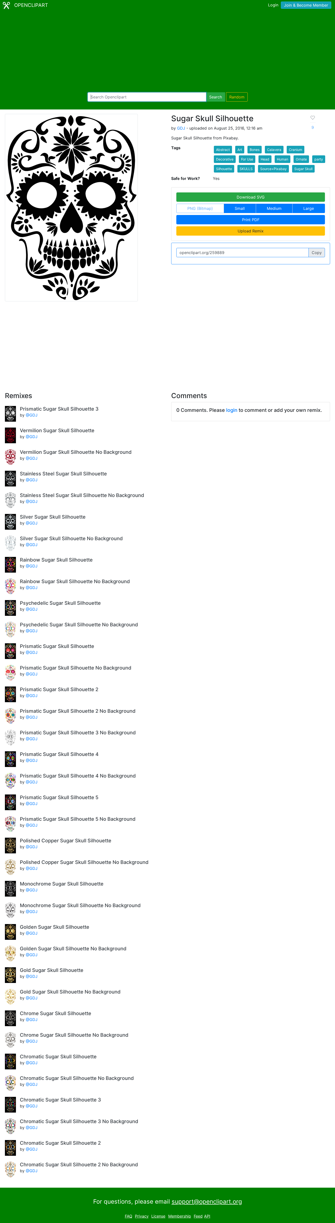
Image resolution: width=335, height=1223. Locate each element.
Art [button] (239, 150)
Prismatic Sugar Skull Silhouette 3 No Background (78, 733)
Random (237, 96)
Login (273, 4)
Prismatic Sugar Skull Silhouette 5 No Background (78, 819)
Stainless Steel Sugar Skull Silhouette (63, 474)
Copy (317, 252)
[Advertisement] (167, 51)
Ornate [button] (301, 159)
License (158, 1216)
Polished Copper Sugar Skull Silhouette (65, 841)
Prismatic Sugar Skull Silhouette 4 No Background (78, 776)
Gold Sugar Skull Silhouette (51, 970)
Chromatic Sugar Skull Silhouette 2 (60, 1143)
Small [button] (240, 208)
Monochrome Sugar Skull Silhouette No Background (80, 905)
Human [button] (282, 159)
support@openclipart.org (207, 1201)
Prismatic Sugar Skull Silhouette (57, 646)
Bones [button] (254, 150)
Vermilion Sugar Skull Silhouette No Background (76, 452)
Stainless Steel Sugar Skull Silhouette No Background (82, 495)
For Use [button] (247, 159)
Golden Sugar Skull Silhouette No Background (73, 949)
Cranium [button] (295, 150)
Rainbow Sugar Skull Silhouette (56, 560)
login (231, 410)
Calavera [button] (274, 150)
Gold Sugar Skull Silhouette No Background (70, 992)
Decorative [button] (224, 159)
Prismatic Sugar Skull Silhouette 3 (59, 409)
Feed (198, 1216)
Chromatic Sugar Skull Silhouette (58, 1057)
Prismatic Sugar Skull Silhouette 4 (59, 754)
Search (215, 96)
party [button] (318, 159)
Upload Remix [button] (251, 230)
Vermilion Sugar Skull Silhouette (57, 430)
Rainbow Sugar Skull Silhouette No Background (75, 581)
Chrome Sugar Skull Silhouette (55, 1013)
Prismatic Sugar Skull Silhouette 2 (59, 689)
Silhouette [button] (224, 169)
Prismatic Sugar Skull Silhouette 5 (59, 797)
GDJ (181, 128)
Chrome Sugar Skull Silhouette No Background (74, 1035)
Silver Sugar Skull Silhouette (53, 517)
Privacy (142, 1216)
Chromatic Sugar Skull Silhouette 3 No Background (79, 1121)
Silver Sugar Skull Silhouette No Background (71, 538)
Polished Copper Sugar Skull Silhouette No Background (84, 862)
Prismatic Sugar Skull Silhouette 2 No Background (78, 711)
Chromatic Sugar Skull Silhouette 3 (60, 1100)
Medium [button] (274, 208)
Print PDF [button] (250, 219)
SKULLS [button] (246, 169)
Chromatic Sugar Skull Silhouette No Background (77, 1078)
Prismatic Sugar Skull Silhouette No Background (75, 668)
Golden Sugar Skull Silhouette (54, 927)
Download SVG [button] (251, 197)
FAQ (128, 1216)
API (207, 1216)
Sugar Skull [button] (303, 169)
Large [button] (308, 208)
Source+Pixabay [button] (273, 169)
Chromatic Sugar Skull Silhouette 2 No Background (79, 1165)
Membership (179, 1216)
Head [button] (265, 159)
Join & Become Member (306, 5)
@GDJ (32, 415)
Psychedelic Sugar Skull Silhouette (60, 603)
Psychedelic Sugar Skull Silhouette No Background (79, 625)
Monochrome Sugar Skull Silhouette (61, 884)
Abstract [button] (223, 150)
